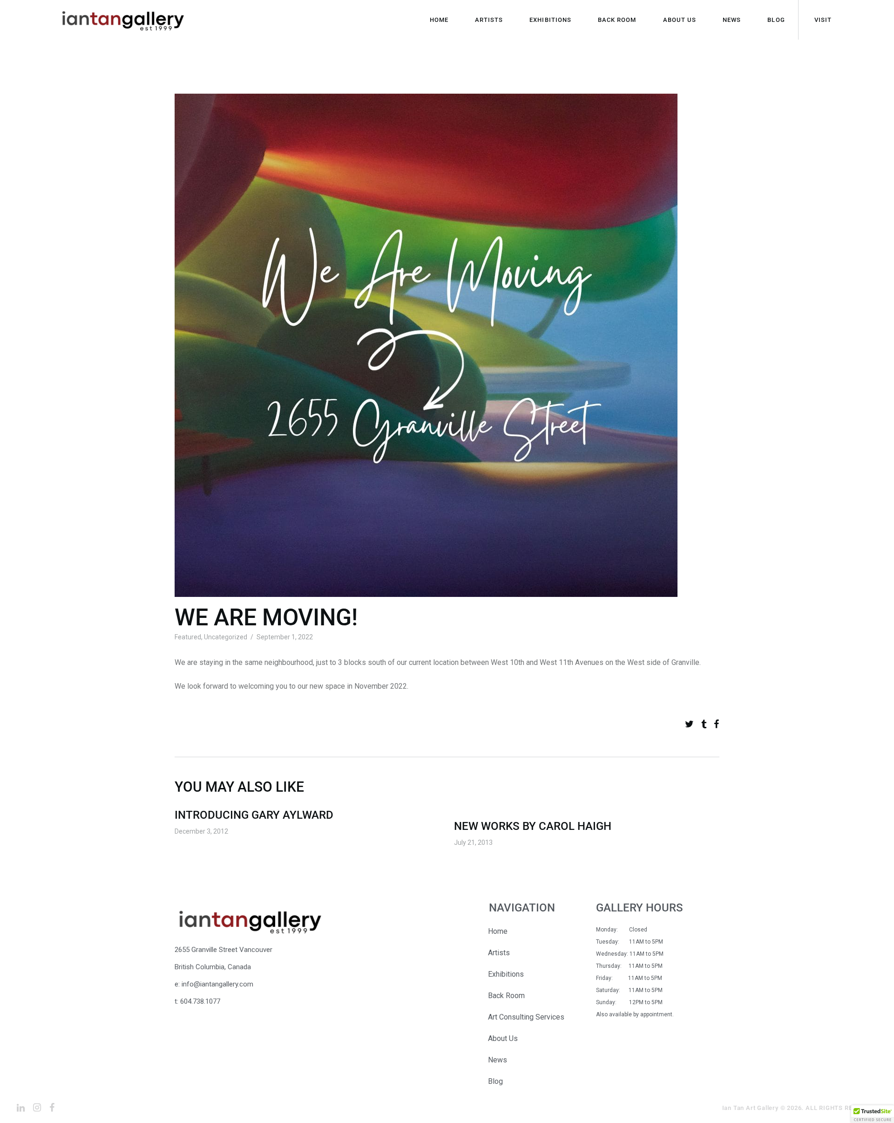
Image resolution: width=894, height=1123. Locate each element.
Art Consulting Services (526, 1017)
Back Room (506, 995)
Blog (495, 1081)
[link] (689, 724)
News (497, 1059)
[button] (872, 1114)
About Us (503, 1038)
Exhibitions (506, 974)
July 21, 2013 (473, 842)
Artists (499, 952)
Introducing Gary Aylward (254, 815)
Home (498, 931)
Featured (188, 637)
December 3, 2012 (201, 831)
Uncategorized (225, 637)
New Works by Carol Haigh (532, 826)
